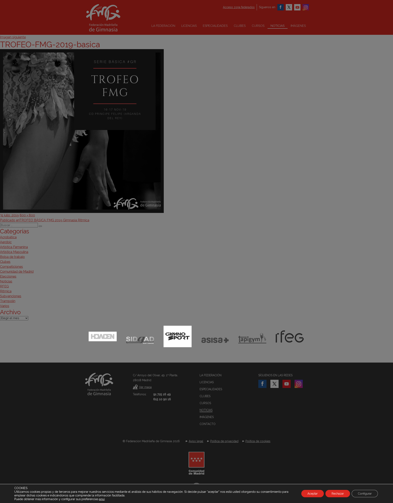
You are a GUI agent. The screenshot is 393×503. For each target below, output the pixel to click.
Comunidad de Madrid (17, 272)
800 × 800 (27, 215)
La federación (163, 26)
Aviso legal (196, 441)
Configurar (365, 493)
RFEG (4, 286)
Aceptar (312, 493)
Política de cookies (257, 441)
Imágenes (298, 26)
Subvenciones (10, 296)
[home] (111, 18)
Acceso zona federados (239, 7)
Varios (4, 306)
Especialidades (215, 26)
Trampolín (7, 301)
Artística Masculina (14, 252)
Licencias (189, 26)
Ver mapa (145, 387)
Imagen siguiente (13, 37)
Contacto (208, 424)
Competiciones (11, 267)
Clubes (240, 26)
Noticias (278, 26)
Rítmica (5, 291)
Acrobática (8, 237)
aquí (102, 499)
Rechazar (338, 493)
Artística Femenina (14, 247)
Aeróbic (6, 242)
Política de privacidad (224, 441)
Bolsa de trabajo (12, 257)
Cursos (258, 26)
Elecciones (8, 276)
